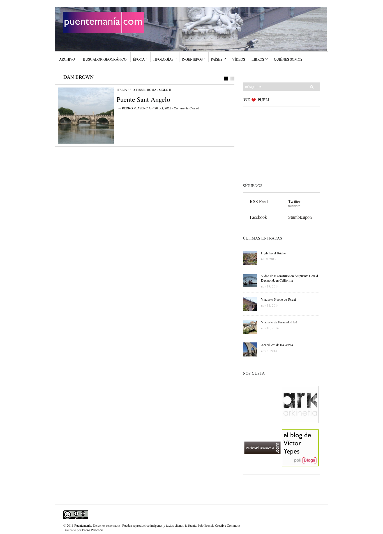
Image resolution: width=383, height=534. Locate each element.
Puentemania (82, 525)
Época (139, 59)
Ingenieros (192, 59)
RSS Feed (259, 201)
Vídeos (238, 59)
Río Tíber (137, 90)
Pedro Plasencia (92, 530)
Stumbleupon (300, 217)
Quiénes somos (288, 59)
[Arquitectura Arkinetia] (300, 427)
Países (216, 59)
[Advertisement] (278, 144)
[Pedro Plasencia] (262, 471)
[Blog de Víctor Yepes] (300, 471)
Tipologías (163, 59)
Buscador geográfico (104, 59)
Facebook (258, 217)
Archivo (67, 59)
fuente (192, 525)
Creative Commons (228, 525)
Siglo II (165, 90)
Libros (258, 59)
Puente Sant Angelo (143, 99)
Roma (151, 90)
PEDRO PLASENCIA (136, 108)
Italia (122, 90)
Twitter (294, 201)
